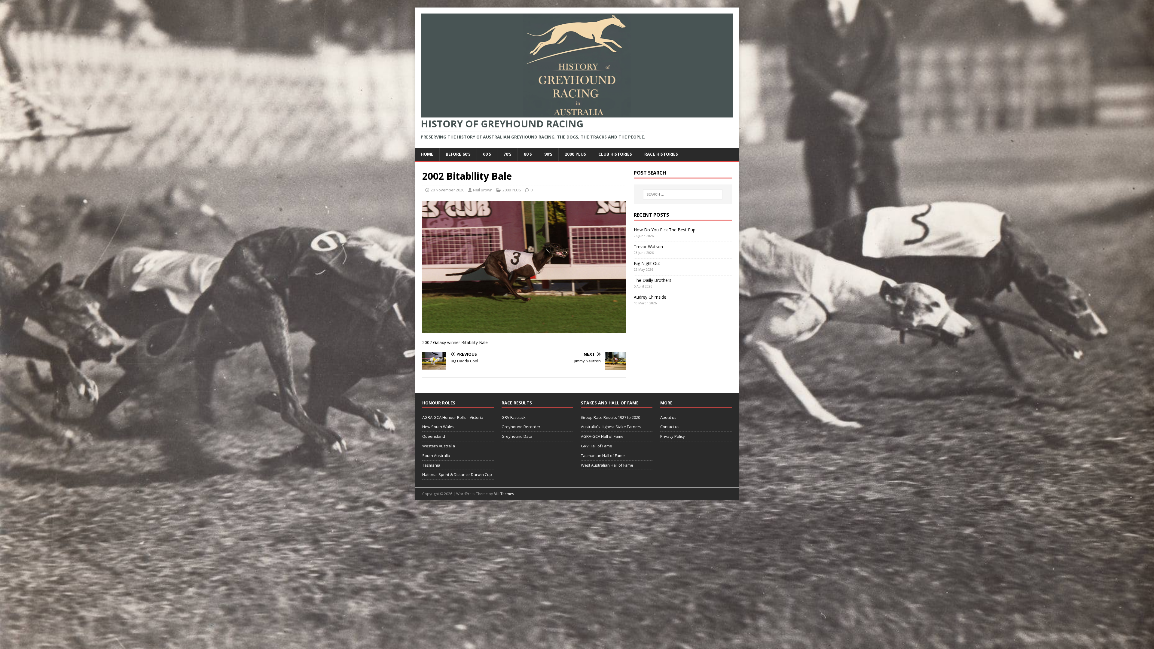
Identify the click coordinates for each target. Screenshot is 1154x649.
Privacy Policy (672, 436)
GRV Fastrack (514, 417)
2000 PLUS (511, 190)
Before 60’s (458, 154)
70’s (507, 154)
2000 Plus (575, 154)
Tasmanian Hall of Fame (603, 455)
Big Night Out (647, 263)
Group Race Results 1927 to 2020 (610, 417)
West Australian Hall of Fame (607, 465)
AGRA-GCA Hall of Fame (602, 436)
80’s (528, 154)
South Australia (436, 455)
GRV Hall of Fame (596, 446)
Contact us (669, 426)
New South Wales (438, 426)
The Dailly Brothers (652, 280)
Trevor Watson (648, 246)
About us (668, 417)
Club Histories (615, 154)
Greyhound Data (517, 436)
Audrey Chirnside (650, 297)
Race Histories (661, 154)
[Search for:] (683, 194)
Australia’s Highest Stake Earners (611, 426)
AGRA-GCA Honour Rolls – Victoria (452, 417)
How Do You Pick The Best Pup (664, 230)
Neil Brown (483, 190)
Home (427, 154)
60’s (487, 154)
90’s (548, 154)
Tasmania (431, 465)
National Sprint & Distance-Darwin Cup (457, 474)
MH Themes (504, 493)
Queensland (433, 436)
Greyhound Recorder (521, 426)
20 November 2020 (447, 190)
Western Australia (438, 446)
